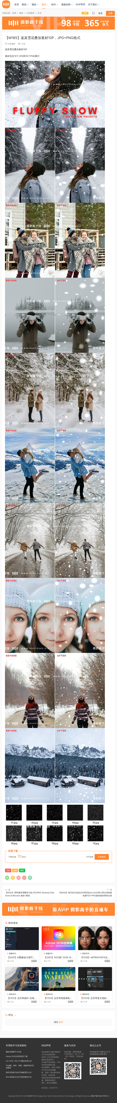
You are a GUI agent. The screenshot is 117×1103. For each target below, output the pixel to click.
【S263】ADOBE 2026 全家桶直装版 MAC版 (57, 957)
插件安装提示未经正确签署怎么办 (19, 1072)
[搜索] (93, 13)
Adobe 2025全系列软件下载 (17, 1056)
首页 (16, 4)
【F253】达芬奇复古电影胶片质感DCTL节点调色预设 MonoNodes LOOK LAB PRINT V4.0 (95, 998)
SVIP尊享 (80, 4)
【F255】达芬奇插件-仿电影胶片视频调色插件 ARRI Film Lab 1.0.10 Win (22, 998)
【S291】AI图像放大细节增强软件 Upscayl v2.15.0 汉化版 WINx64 (21, 957)
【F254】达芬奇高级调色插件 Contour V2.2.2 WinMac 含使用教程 (58, 998)
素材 (44, 4)
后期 (8, 870)
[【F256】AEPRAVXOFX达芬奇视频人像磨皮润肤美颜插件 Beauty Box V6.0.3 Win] (95, 938)
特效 (15, 870)
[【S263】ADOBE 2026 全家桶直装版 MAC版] (58, 938)
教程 (24, 4)
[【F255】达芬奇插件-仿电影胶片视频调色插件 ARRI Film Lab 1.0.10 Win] (22, 979)
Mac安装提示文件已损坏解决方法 (19, 1077)
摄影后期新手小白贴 (13, 1052)
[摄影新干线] (6, 4)
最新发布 (85, 953)
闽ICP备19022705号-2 (100, 1096)
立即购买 (102, 857)
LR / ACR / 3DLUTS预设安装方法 (19, 1061)
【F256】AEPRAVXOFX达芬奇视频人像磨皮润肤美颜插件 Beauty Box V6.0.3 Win (95, 957)
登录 (61, 1022)
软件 (53, 4)
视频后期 (65, 4)
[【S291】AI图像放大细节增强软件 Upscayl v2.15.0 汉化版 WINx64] (22, 938)
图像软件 (12, 953)
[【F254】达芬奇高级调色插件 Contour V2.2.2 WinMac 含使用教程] (58, 979)
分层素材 (11, 44)
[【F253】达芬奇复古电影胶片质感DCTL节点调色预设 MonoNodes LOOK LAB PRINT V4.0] (95, 979)
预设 (34, 4)
